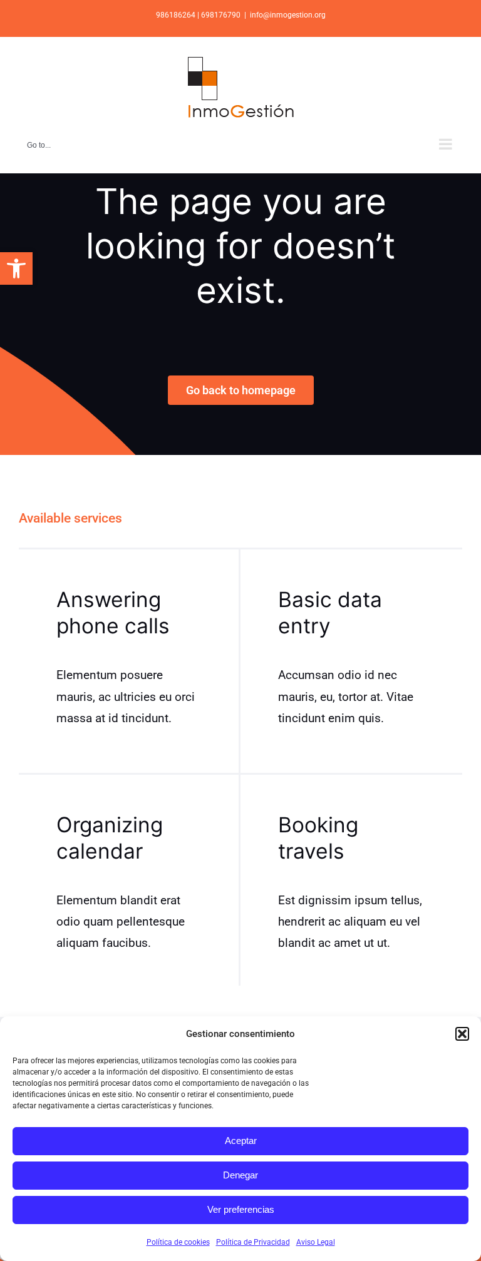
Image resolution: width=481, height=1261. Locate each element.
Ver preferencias (240, 1209)
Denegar (240, 1175)
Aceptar (241, 1140)
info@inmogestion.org (288, 15)
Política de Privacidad (253, 1242)
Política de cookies (178, 1242)
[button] (16, 268)
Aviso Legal (315, 1242)
